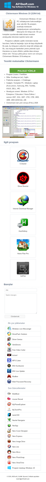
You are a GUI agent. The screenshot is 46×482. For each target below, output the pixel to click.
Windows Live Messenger (21, 329)
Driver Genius (17, 339)
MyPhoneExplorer (18, 404)
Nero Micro (16, 452)
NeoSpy (15, 426)
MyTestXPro (16, 410)
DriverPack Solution (19, 334)
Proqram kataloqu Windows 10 (23, 468)
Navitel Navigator (18, 420)
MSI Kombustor (18, 366)
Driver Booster (23, 186)
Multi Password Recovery (21, 382)
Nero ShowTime (18, 463)
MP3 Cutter (16, 361)
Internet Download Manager (23, 209)
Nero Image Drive (18, 442)
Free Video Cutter (18, 350)
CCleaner (23, 164)
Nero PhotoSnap (18, 457)
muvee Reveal (17, 399)
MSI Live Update (18, 371)
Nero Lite (15, 447)
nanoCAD (15, 415)
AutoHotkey (23, 231)
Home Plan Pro (23, 254)
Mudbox (15, 376)
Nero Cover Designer (20, 431)
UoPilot (23, 276)
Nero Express (17, 436)
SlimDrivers (16, 345)
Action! (15, 355)
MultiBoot (15, 394)
